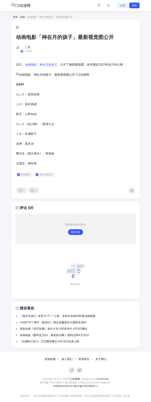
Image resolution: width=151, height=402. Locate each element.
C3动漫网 (75, 378)
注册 (122, 5)
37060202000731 (63, 386)
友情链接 (50, 359)
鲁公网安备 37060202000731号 (82, 382)
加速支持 (106, 382)
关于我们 (100, 359)
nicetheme (102, 378)
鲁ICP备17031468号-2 (52, 382)
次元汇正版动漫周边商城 (97, 395)
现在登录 (75, 232)
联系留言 (83, 359)
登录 (134, 5)
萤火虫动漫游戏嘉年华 (45, 395)
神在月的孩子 (48, 64)
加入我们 (67, 359)
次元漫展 (116, 395)
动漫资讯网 (76, 395)
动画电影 (31, 64)
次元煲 (126, 395)
